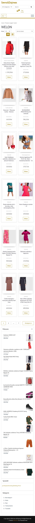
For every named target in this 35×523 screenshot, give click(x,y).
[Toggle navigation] (32, 15)
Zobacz (9, 77)
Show (2, 31)
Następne (27, 323)
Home (2, 23)
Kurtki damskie (9, 108)
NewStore (15, 520)
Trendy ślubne (9, 506)
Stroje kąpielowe (26, 155)
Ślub (6, 503)
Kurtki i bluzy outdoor (9, 60)
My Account (4, 15)
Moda (6, 500)
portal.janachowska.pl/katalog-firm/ (11, 485)
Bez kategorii (8, 497)
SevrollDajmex (9, 2)
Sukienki (26, 60)
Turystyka (7, 508)
